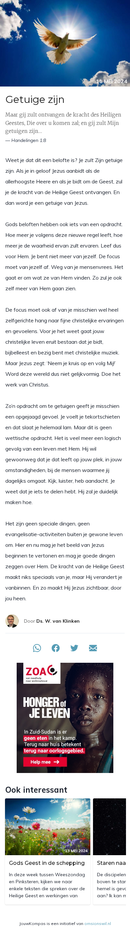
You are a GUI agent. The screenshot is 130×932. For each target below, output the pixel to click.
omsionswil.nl (97, 923)
